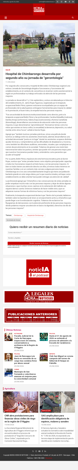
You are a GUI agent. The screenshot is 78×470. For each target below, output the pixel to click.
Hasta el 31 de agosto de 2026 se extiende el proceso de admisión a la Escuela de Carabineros (60, 339)
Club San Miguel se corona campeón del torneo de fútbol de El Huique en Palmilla (61, 359)
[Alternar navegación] (5, 17)
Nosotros (49, 458)
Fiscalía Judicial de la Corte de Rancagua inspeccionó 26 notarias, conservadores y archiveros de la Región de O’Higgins (26, 342)
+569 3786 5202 (39, 458)
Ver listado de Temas (13, 220)
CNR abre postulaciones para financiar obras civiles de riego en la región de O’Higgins (20, 418)
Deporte (52, 354)
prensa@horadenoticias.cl (46, 1)
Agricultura (9, 388)
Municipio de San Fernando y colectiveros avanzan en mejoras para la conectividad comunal (25, 375)
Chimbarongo (18, 215)
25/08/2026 (19, 350)
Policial (52, 333)
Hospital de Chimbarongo (35, 215)
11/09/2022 (10, 82)
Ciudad (16, 369)
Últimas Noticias (13, 330)
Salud (8, 70)
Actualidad (18, 333)
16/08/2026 (46, 425)
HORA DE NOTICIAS (21, 455)
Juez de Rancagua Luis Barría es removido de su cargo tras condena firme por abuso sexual (25, 359)
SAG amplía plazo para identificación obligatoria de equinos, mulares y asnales (55, 418)
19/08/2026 (9, 425)
